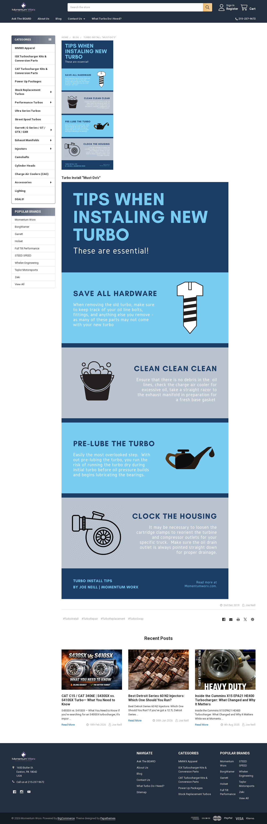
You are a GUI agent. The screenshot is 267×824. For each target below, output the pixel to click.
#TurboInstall (71, 618)
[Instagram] (22, 792)
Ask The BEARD (21, 18)
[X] (245, 619)
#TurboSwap (136, 618)
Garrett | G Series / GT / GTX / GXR (30, 129)
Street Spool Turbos (28, 119)
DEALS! (19, 199)
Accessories (23, 182)
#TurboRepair (90, 618)
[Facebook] (224, 619)
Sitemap (142, 792)
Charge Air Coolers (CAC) (32, 174)
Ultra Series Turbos (27, 110)
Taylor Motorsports (26, 269)
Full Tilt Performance (27, 248)
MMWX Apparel (25, 48)
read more (68, 724)
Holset (19, 241)
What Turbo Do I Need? (107, 18)
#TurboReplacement (113, 618)
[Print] (238, 619)
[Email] (231, 619)
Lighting (20, 190)
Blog (58, 18)
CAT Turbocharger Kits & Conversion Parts (31, 71)
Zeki (17, 277)
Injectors (21, 148)
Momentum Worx (25, 219)
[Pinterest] (252, 619)
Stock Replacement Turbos (27, 92)
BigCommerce (66, 818)
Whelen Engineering (27, 262)
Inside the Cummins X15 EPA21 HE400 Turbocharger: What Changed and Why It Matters (225, 700)
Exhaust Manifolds (27, 140)
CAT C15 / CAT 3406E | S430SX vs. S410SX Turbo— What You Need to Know (88, 700)
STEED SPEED (23, 255)
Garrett (19, 234)
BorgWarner (22, 226)
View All (19, 284)
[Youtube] (29, 792)
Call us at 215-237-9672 (30, 782)
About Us (43, 18)
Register (232, 8)
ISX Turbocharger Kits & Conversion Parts (31, 58)
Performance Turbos (29, 102)
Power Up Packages (28, 81)
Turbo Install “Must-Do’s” (81, 178)
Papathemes (107, 818)
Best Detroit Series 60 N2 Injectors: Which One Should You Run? (156, 698)
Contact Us (75, 18)
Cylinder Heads (25, 165)
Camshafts (22, 157)
